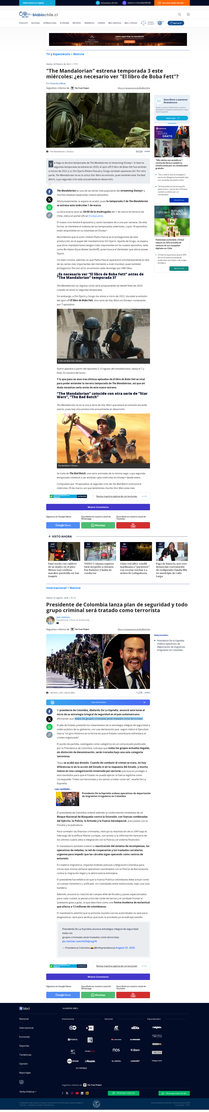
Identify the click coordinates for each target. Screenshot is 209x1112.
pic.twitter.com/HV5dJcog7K (79, 941)
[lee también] (68, 799)
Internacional (50, 23)
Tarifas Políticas (27, 1091)
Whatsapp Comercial (125, 1093)
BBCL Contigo (131, 23)
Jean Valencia (63, 617)
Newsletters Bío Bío (109, 3)
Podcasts (23, 23)
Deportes (77, 23)
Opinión (101, 23)
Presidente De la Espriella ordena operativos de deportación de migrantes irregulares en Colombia (116, 795)
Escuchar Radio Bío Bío (173, 3)
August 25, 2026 (125, 947)
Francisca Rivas (58, 83)
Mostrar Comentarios (98, 507)
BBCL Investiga (114, 23)
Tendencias (89, 23)
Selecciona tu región (33, 2)
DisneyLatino (96, 215)
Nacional (35, 23)
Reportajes (25, 1072)
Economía (64, 23)
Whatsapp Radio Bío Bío (176, 1093)
